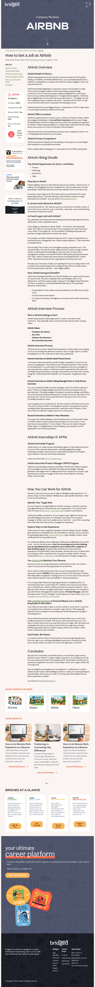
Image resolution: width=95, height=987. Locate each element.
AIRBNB (41, 51)
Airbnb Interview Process (13, 74)
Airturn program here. (53, 459)
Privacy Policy (55, 964)
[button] (88, 4)
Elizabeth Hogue (38, 60)
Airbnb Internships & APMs (14, 77)
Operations (66, 964)
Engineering (66, 958)
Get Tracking (36, 824)
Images (55, 968)
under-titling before (46, 556)
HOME (7, 51)
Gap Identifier (56, 954)
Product (64, 955)
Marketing (65, 961)
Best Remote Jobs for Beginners (79, 959)
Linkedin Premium (41, 601)
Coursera (51, 535)
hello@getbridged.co (47, 681)
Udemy (60, 535)
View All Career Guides (79, 966)
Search (55, 971)
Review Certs (58, 826)
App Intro (74, 963)
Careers (56, 960)
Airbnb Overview (11, 68)
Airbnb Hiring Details (12, 71)
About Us (56, 958)
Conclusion (9, 85)
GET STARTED (17, 875)
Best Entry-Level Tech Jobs (52, 511)
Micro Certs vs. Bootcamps (76, 954)
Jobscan (36, 561)
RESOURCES (16, 51)
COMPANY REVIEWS (29, 51)
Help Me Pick (15, 826)
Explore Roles (80, 824)
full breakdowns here (68, 199)
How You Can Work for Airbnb (13, 81)
